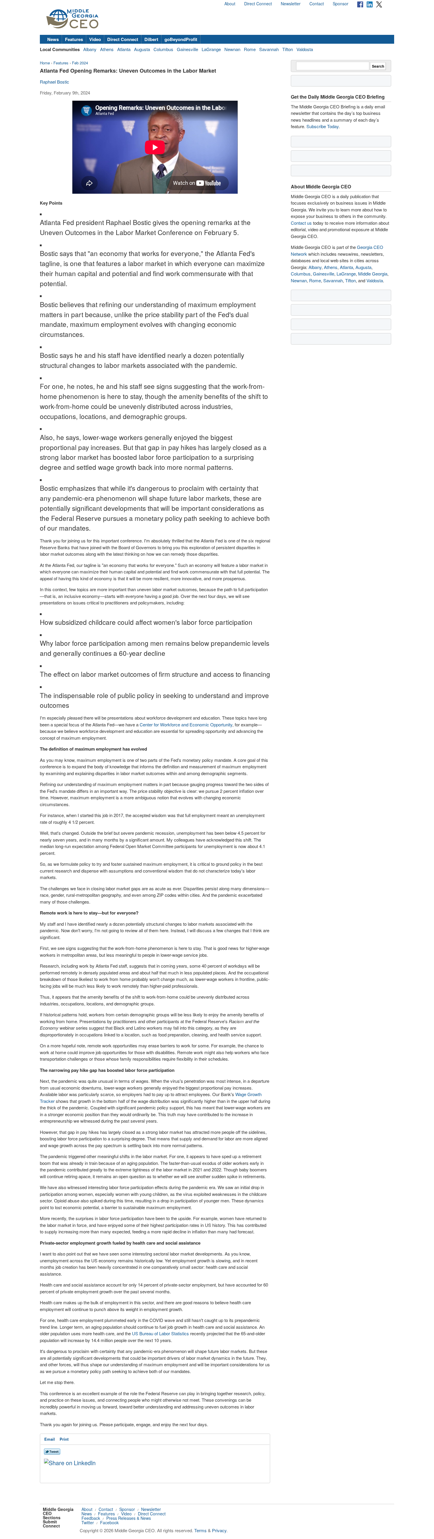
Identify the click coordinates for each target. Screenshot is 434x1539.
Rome (250, 49)
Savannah (269, 49)
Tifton (287, 49)
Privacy (219, 1530)
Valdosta (304, 49)
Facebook (109, 1522)
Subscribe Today (322, 126)
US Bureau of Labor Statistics (160, 1333)
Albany (90, 49)
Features (74, 39)
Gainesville (187, 49)
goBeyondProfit (180, 39)
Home (45, 63)
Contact (316, 3)
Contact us (301, 223)
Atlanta (123, 49)
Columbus (163, 49)
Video (95, 39)
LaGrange (211, 49)
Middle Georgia (372, 273)
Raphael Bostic (54, 82)
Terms (200, 1530)
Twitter (87, 1522)
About (229, 3)
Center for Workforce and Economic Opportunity (186, 724)
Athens (107, 49)
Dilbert (151, 39)
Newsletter (291, 3)
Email (49, 1439)
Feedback (90, 1518)
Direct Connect (258, 3)
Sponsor (340, 3)
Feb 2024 (80, 63)
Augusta (142, 49)
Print (64, 1439)
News (53, 39)
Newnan (232, 49)
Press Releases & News (128, 1518)
